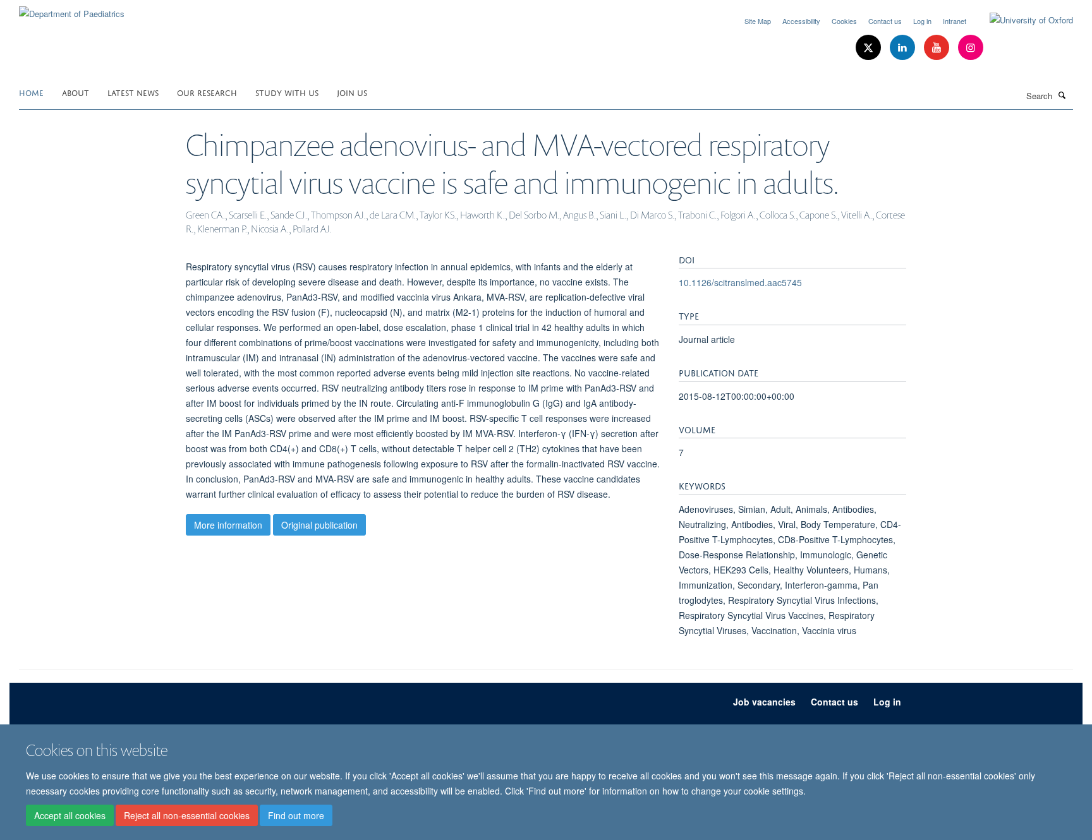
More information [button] (228, 525)
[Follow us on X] (869, 48)
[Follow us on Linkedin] (904, 48)
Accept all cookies (70, 815)
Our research (207, 92)
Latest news (133, 92)
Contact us (885, 21)
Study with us (286, 92)
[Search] (1062, 95)
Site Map (757, 21)
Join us (352, 92)
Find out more (296, 815)
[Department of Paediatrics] (71, 9)
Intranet (954, 21)
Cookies (844, 21)
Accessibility (801, 21)
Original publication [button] (319, 525)
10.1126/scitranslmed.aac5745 (740, 282)
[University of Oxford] (1022, 20)
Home (31, 92)
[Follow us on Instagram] (970, 48)
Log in (922, 21)
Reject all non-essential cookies (187, 815)
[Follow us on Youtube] (938, 48)
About (75, 92)
